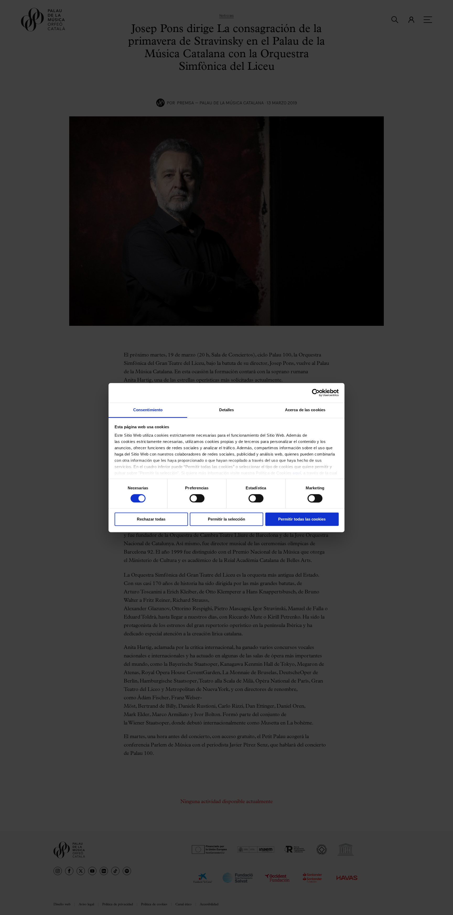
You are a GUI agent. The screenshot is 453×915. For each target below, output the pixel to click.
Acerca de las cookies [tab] (305, 410)
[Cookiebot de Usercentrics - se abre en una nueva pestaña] (316, 393)
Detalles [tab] (226, 410)
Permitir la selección (226, 519)
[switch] (197, 498)
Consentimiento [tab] (148, 410)
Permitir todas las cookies (302, 519)
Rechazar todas (151, 519)
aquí (297, 473)
